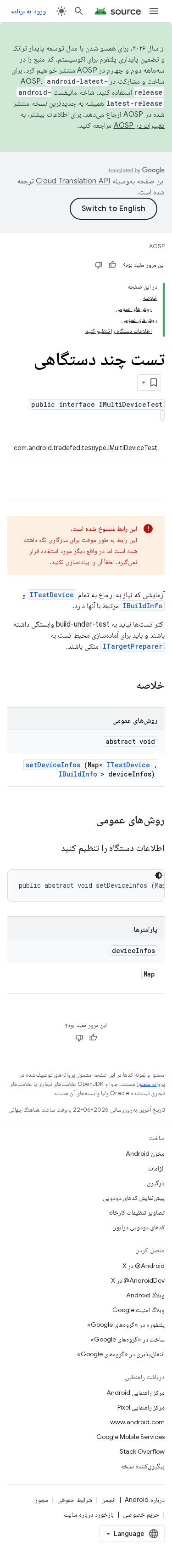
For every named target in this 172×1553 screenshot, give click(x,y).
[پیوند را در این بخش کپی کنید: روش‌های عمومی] (84, 820)
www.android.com (137, 1422)
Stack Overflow (142, 1451)
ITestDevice (52, 594)
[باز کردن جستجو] (78, 11)
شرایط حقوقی (74, 1499)
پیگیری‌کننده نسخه (143, 1466)
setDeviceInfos (53, 764)
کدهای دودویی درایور (139, 1227)
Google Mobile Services (130, 1437)
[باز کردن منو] (153, 11)
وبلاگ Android (145, 1295)
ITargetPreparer (132, 646)
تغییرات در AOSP (139, 125)
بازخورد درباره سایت (89, 1514)
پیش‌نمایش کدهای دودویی (134, 1197)
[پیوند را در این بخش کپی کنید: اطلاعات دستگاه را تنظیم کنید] (49, 848)
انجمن (108, 1499)
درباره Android (145, 1499)
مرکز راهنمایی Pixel (141, 1407)
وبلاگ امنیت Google (138, 1310)
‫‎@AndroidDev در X (138, 1280)
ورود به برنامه (28, 11)
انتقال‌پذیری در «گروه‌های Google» (121, 1354)
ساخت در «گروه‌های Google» (127, 1339)
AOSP (157, 246)
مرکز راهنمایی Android (135, 1392)
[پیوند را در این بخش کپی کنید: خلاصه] (124, 685)
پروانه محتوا (151, 1084)
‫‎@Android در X (143, 1266)
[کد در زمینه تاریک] (158, 875)
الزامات (156, 1168)
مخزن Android (145, 1153)
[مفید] (112, 265)
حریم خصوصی (141, 1514)
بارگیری (156, 1183)
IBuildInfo (142, 605)
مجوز (41, 1499)
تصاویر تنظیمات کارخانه (136, 1212)
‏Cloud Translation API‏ (73, 181)
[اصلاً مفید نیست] (98, 265)
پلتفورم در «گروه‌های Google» (126, 1324)
